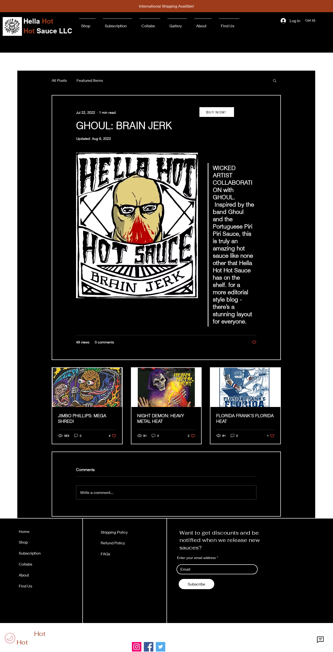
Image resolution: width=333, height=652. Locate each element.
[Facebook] (148, 647)
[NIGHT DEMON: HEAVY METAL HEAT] (166, 387)
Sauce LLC (40, 642)
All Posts (59, 80)
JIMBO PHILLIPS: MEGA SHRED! (82, 418)
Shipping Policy (114, 532)
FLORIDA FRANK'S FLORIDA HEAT (245, 418)
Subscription (30, 553)
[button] (310, 20)
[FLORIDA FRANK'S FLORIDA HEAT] (245, 387)
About (24, 575)
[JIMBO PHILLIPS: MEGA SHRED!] (87, 387)
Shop (23, 542)
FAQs (105, 553)
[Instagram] (136, 647)
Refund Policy (113, 542)
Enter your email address (196, 557)
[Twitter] (160, 647)
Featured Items (90, 80)
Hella (31, 634)
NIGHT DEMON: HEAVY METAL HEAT (160, 418)
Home (24, 531)
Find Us (26, 586)
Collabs (25, 564)
